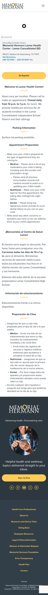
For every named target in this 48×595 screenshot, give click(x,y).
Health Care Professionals (24, 509)
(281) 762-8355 (23, 60)
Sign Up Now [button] (24, 478)
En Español (24, 75)
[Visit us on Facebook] (18, 487)
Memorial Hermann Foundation (24, 552)
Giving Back (24, 528)
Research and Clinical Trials (24, 521)
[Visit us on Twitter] (30, 487)
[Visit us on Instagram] (36, 487)
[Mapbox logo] (6, 37)
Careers (24, 570)
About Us (24, 515)
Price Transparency (24, 558)
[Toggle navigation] (43, 6)
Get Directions (9, 57)
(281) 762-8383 (9, 60)
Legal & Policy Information (24, 540)
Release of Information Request (24, 546)
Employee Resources (24, 534)
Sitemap (24, 581)
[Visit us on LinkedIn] (12, 487)
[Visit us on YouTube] (24, 487)
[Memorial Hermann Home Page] (12, 6)
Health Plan (24, 564)
